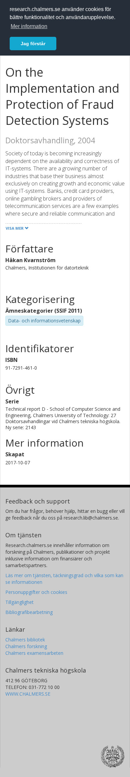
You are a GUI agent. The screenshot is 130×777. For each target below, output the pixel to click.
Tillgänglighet (19, 602)
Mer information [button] (29, 26)
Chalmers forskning (26, 646)
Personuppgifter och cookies (36, 592)
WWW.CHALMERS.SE (27, 694)
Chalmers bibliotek (25, 639)
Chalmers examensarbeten (34, 653)
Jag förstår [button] (33, 43)
